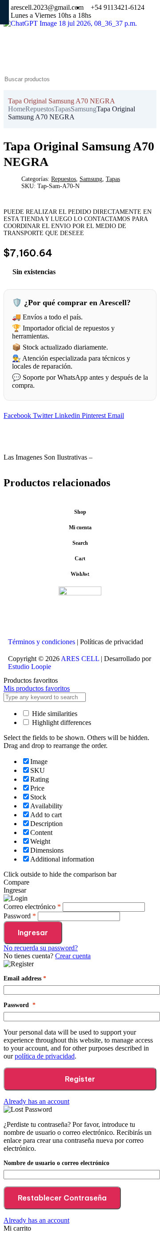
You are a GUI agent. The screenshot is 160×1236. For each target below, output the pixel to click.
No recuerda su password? (41, 948)
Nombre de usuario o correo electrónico (56, 1163)
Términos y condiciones (41, 642)
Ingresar (33, 932)
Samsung (83, 109)
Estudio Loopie (29, 666)
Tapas (62, 109)
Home (16, 109)
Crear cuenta (73, 956)
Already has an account (36, 1101)
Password (20, 1005)
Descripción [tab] (21, 442)
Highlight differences (60, 722)
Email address (25, 978)
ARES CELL (79, 658)
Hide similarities (53, 713)
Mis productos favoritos (37, 688)
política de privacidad (45, 1056)
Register (80, 1079)
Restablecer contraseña (62, 1197)
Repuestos (39, 109)
